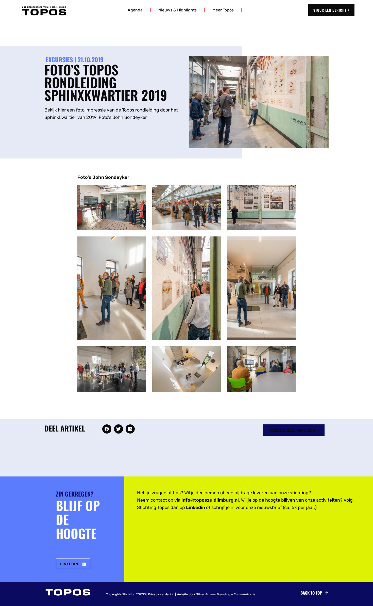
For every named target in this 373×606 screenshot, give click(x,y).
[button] (106, 429)
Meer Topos (223, 10)
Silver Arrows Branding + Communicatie (225, 594)
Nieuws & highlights (177, 10)
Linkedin (195, 507)
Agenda (135, 10)
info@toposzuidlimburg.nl (210, 500)
